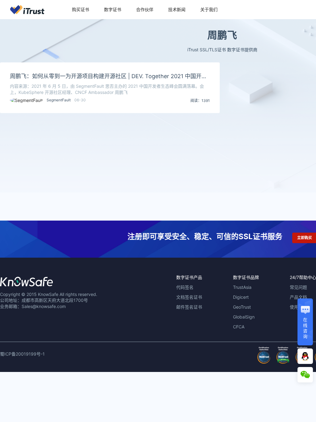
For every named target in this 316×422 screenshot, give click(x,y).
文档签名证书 (189, 297)
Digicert (241, 297)
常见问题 (298, 287)
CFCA (238, 326)
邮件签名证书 (189, 307)
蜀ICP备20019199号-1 (22, 354)
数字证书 (112, 9)
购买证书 (80, 9)
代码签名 (184, 287)
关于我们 (209, 9)
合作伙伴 (144, 9)
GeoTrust (242, 307)
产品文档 (298, 297)
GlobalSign (244, 316)
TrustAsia (242, 287)
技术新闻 (176, 9)
